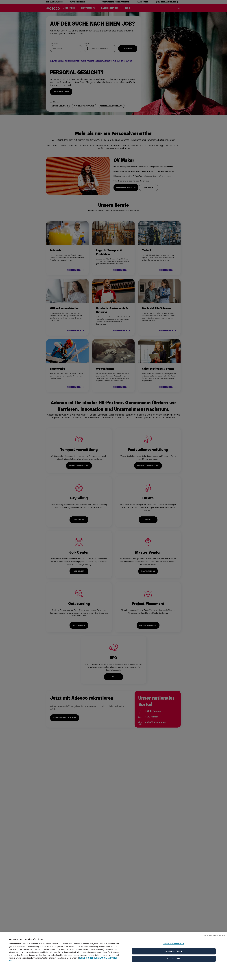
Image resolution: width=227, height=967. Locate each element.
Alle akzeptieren (174, 951)
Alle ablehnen (174, 959)
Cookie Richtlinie (87, 958)
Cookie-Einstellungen (173, 944)
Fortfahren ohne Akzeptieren (214, 935)
